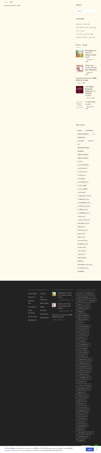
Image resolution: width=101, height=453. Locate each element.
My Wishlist (32, 320)
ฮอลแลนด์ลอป (82, 258)
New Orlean (44, 303)
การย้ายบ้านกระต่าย (84, 206)
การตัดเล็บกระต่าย (83, 199)
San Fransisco (43, 298)
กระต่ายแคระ (82, 192)
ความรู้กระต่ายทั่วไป (83, 34)
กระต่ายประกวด (82, 172)
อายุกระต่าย (81, 254)
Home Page (32, 294)
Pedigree (81, 151)
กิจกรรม (79, 31)
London (43, 294)
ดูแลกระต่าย (81, 234)
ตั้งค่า (61, 450)
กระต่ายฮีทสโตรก (83, 182)
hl (93, 134)
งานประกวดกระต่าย (84, 220)
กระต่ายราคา (82, 175)
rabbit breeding (83, 155)
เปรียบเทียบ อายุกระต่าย (85, 265)
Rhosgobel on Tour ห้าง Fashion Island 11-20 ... (90, 53)
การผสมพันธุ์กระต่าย (84, 203)
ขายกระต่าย (81, 216)
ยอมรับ (90, 449)
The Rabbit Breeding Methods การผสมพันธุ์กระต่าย (90, 91)
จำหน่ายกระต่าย (82, 230)
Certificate (89, 130)
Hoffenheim (44, 318)
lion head (81, 141)
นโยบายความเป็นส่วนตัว (11, 450)
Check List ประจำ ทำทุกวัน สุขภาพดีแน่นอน (91, 67)
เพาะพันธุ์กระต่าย (83, 268)
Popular (85, 45)
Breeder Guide (81, 24)
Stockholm (44, 314)
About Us (31, 297)
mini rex (91, 141)
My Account (32, 316)
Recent (78, 45)
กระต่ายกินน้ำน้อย (83, 165)
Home (6, 2)
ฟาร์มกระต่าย (82, 247)
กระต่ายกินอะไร (82, 168)
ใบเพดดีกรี (81, 271)
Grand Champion (83, 134)
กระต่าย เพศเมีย (82, 189)
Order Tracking (31, 311)
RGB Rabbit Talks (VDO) (85, 27)
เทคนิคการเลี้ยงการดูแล (84, 37)
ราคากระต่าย (82, 251)
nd (78, 144)
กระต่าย (80, 161)
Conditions (32, 307)
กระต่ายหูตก (81, 179)
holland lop (81, 137)
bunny (80, 130)
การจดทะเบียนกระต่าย (90, 103)
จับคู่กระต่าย (81, 227)
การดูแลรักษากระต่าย (84, 196)
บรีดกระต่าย (81, 237)
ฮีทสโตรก (81, 261)
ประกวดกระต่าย (82, 241)
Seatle (42, 307)
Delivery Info (31, 302)
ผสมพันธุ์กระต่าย (83, 244)
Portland (43, 310)
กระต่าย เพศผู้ (82, 186)
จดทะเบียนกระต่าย (83, 223)
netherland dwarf (83, 148)
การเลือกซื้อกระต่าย (84, 213)
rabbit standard (83, 158)
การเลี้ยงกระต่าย (83, 210)
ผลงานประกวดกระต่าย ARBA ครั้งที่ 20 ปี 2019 (86, 79)
